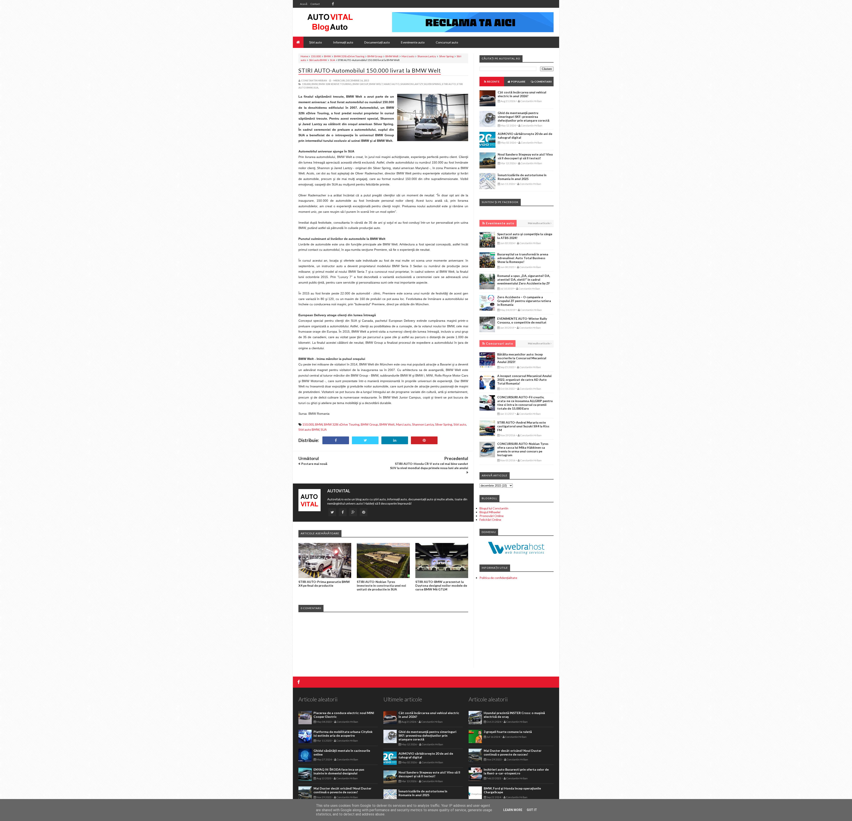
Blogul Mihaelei (489, 512)
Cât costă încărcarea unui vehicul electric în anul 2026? (522, 94)
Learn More (512, 810)
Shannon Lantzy (426, 56)
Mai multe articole (539, 223)
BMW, (315, 84)
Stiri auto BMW (318, 60)
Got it (532, 810)
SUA (332, 60)
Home (304, 56)
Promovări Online (491, 516)
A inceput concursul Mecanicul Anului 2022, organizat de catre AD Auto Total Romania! (524, 379)
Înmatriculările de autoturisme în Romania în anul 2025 (522, 177)
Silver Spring (446, 56)
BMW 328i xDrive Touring (349, 56)
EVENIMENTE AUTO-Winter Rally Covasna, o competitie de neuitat (522, 320)
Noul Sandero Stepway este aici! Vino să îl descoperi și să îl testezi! (525, 156)
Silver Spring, (433, 84)
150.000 (316, 56)
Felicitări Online (490, 519)
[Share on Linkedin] (394, 440)
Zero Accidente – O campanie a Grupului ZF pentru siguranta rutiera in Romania (524, 300)
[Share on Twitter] (365, 440)
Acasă (303, 4)
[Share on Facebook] (335, 440)
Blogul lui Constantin (493, 508)
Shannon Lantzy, (412, 84)
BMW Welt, (376, 84)
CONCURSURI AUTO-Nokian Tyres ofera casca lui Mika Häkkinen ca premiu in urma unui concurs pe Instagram (522, 449)
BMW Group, (361, 84)
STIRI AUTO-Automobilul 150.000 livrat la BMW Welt (369, 70)
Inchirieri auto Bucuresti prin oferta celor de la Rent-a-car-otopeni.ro (516, 771)
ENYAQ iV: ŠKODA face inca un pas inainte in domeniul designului (339, 771)
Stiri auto (460, 424)
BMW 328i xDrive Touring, (335, 84)
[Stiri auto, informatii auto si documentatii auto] (330, 22)
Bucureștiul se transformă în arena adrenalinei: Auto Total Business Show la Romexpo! (522, 258)
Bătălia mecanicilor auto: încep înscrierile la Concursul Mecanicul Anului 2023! (521, 358)
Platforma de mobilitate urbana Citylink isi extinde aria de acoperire (343, 733)
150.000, (306, 84)
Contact (315, 4)
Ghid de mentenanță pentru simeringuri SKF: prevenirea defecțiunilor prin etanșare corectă (523, 116)
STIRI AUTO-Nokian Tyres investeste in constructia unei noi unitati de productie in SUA (381, 585)
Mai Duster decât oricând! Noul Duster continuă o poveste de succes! (342, 790)
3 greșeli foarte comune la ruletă (508, 732)
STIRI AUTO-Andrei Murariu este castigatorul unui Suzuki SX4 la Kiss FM (523, 426)
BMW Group (374, 56)
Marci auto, (392, 84)
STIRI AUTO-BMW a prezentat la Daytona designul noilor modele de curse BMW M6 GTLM (441, 585)
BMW (327, 56)
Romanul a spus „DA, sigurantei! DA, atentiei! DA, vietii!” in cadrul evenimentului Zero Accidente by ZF (523, 279)
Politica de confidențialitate (498, 578)
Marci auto (408, 56)
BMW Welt (391, 56)
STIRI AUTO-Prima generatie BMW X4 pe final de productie (324, 583)
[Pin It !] (424, 440)
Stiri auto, (449, 84)
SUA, (316, 87)
